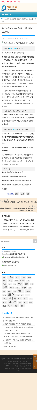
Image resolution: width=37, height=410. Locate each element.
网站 (31, 299)
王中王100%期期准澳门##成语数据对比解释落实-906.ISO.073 (19, 327)
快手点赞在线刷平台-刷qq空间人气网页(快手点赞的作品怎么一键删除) (19, 318)
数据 (24, 287)
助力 (15, 129)
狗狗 (28, 291)
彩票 (31, 284)
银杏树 (4, 189)
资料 (10, 305)
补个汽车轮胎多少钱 (9, 321)
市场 (14, 284)
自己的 (12, 302)
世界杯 (11, 277)
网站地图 (15, 361)
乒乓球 (23, 277)
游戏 (14, 291)
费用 (4, 306)
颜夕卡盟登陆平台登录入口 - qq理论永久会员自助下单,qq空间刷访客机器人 (28, 226)
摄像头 (18, 288)
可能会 (22, 281)
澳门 (21, 291)
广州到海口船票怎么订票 (10, 330)
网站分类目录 (30, 358)
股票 (4, 302)
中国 (17, 277)
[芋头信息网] (18, 7)
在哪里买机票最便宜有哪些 (28, 230)
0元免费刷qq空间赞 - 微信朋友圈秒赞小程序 (16, 333)
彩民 (26, 284)
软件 (16, 306)
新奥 (30, 288)
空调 (5, 298)
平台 (20, 283)
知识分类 (17, 2)
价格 (5, 280)
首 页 (3, 2)
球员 (4, 295)
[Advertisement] (18, 391)
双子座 (16, 281)
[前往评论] (35, 361)
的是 (22, 295)
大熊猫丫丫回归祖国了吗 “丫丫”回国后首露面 (17, 324)
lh (6, 38)
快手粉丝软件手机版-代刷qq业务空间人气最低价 (18, 340)
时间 (4, 291)
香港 (22, 305)
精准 (25, 298)
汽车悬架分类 (7, 343)
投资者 (12, 288)
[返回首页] (35, 356)
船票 (20, 302)
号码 (28, 281)
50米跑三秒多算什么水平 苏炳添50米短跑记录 (28, 223)
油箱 (15, 48)
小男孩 (18, 370)
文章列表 (9, 2)
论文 (25, 302)
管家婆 (12, 298)
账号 (30, 302)
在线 (10, 284)
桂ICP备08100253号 (23, 361)
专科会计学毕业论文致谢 (10, 226)
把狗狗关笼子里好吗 (9, 346)
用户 (11, 294)
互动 (29, 277)
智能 (9, 291)
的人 (17, 295)
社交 (27, 295)
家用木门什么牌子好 (9, 230)
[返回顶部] (35, 366)
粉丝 (19, 299)
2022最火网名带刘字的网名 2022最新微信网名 (11, 220)
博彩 (10, 280)
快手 (5, 287)
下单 (4, 277)
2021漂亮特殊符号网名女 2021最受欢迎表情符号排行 (11, 223)
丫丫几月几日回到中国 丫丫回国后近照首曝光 (28, 220)
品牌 (5, 284)
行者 (11, 48)
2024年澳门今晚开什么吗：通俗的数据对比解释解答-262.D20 (19, 337)
